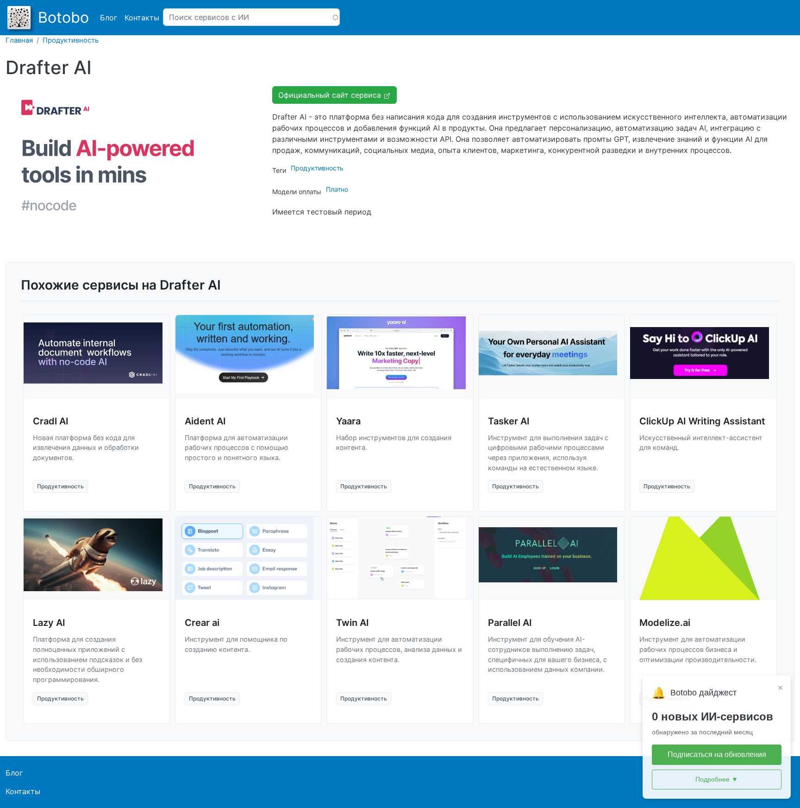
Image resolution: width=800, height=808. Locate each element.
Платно (337, 189)
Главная (19, 40)
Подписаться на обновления (717, 754)
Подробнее (716, 779)
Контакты (142, 17)
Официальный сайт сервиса (330, 95)
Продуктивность (71, 40)
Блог (108, 17)
